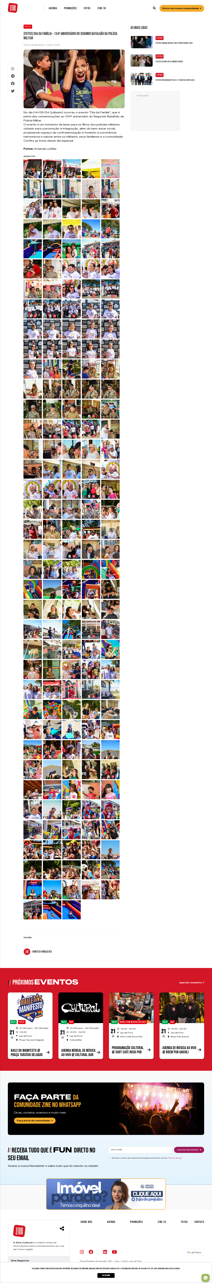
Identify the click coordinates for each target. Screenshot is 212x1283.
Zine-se (102, 8)
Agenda (53, 8)
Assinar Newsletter (188, 1150)
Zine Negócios (20, 1260)
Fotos (87, 8)
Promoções (70, 8)
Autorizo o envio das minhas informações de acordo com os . (147, 1158)
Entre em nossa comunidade (180, 8)
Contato (199, 1222)
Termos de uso (175, 1158)
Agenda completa (190, 982)
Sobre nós (86, 1222)
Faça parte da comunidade (33, 1120)
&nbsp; (26, 161)
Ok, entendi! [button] (106, 1275)
